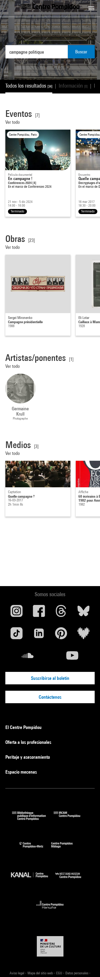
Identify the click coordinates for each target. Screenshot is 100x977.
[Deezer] (83, 635)
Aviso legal (17, 973)
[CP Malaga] (66, 849)
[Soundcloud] (27, 657)
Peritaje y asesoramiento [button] (28, 757)
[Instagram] (16, 613)
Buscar (81, 51)
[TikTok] (16, 635)
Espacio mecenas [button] (21, 772)
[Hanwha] (50, 910)
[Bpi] (33, 818)
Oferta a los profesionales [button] (28, 742)
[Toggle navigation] (91, 8)
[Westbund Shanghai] (72, 880)
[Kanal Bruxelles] (33, 880)
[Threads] (61, 613)
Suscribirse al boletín (50, 678)
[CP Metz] (35, 849)
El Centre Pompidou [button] (24, 727)
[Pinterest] (61, 635)
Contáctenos (50, 697)
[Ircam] (71, 818)
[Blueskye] (83, 613)
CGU (59, 973)
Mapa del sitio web (40, 973)
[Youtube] (72, 657)
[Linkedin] (39, 635)
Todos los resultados (28, 85)
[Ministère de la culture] (50, 946)
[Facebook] (39, 613)
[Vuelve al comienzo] (87, 964)
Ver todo (12, 122)
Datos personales (77, 973)
